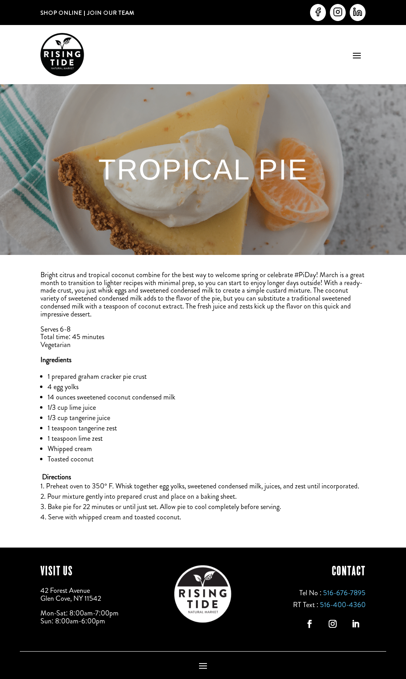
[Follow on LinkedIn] (356, 624)
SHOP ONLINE (61, 13)
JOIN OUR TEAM (110, 13)
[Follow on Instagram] (333, 624)
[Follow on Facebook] (310, 624)
